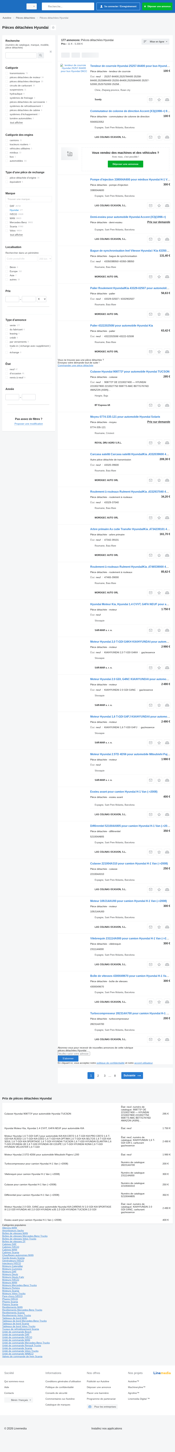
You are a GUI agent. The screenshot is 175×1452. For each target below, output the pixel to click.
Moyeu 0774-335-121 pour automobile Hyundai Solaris (125, 416)
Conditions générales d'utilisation (63, 1381)
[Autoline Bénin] (13, 6)
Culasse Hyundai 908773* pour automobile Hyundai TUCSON (130, 371)
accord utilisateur (143, 1063)
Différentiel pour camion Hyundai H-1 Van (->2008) (31, 1195)
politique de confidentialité (111, 1063)
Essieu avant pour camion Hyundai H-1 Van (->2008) (123, 791)
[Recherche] (45, 6)
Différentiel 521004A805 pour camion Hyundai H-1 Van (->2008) (130, 825)
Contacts (9, 1393)
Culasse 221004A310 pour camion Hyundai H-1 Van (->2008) (129, 863)
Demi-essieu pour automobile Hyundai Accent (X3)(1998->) (128, 217)
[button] (159, 99)
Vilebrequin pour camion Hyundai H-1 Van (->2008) (32, 1174)
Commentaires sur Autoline (60, 1398)
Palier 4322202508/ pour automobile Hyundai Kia (121, 325)
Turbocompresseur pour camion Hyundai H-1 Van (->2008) (36, 1163)
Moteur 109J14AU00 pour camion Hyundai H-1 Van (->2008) (128, 901)
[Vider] (51, 51)
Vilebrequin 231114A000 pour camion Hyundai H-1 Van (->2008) (131, 938)
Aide (6, 1387)
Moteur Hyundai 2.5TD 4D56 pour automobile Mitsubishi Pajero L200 (41, 1154)
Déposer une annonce (125, 164)
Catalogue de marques (57, 1404)
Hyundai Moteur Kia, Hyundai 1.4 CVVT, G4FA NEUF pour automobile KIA (44, 1128)
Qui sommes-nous (14, 1381)
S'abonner (68, 1058)
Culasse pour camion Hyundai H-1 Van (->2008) (30, 1184)
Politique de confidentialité (59, 1387)
